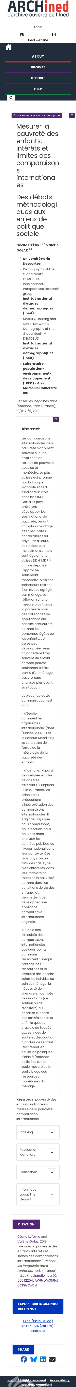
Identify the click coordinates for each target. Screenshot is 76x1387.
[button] (11, 98)
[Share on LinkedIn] (43, 1359)
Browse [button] (38, 67)
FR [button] (22, 34)
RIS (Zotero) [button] (44, 1326)
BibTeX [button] (26, 1326)
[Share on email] (52, 1359)
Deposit (38, 78)
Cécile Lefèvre (28, 1236)
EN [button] (54, 34)
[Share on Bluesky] (33, 1359)
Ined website (38, 40)
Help (38, 88)
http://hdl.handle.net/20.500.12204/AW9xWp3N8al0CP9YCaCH (37, 1280)
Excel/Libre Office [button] (37, 1321)
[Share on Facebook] (24, 1359)
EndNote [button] (38, 1330)
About (38, 56)
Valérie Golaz (28, 1241)
